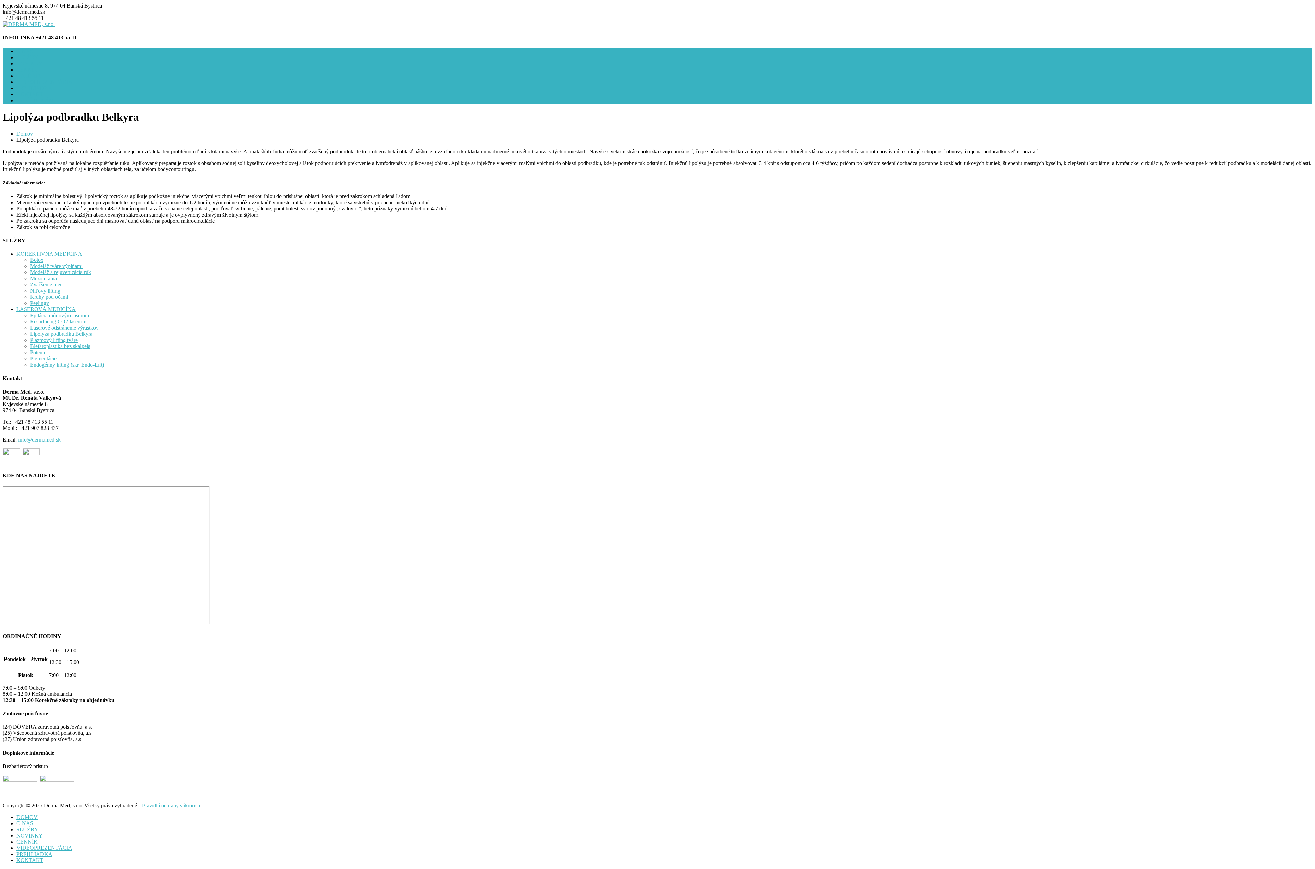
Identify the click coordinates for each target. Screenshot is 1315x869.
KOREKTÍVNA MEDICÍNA (49, 254)
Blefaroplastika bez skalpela (60, 346)
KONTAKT (29, 94)
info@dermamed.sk (39, 440)
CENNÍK (27, 70)
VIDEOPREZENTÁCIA (44, 82)
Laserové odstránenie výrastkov (64, 328)
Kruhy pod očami (49, 297)
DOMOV (27, 817)
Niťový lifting (45, 291)
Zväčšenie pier (46, 284)
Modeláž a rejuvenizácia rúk (60, 272)
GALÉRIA (28, 76)
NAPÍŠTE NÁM (35, 100)
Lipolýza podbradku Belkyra (61, 334)
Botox (36, 260)
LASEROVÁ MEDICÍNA (46, 309)
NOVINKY (29, 63)
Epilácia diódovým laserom (59, 315)
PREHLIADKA (34, 88)
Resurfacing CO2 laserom (58, 321)
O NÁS (24, 51)
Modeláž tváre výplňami (56, 266)
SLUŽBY (27, 57)
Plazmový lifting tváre (54, 340)
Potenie (38, 352)
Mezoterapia (43, 278)
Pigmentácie (43, 358)
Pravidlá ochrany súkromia (171, 805)
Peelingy (39, 303)
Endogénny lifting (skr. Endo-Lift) (67, 365)
